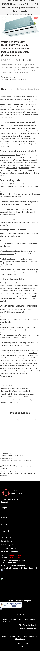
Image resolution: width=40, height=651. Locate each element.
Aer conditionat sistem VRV (23, 14)
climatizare (33, 353)
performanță (26, 109)
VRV (13, 96)
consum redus (28, 251)
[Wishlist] (4, 18)
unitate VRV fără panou (9, 403)
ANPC (19, 625)
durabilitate (4, 371)
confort (5, 117)
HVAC (16, 397)
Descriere (6, 89)
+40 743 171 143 (14, 558)
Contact (4, 525)
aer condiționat (25, 104)
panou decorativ (11, 168)
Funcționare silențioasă (9, 202)
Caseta (25, 160)
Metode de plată (7, 545)
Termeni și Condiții (29, 625)
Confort (3, 243)
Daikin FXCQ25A (7, 397)
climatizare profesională (24, 394)
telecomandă (24, 168)
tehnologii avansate (29, 131)
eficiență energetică (31, 368)
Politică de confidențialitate (27, 629)
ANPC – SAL (20, 614)
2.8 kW (4, 112)
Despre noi (5, 514)
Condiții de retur (7, 541)
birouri (15, 115)
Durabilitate (5, 269)
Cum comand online (8, 548)
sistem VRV (23, 397)
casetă (27, 107)
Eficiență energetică (8, 251)
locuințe (28, 204)
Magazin (4, 517)
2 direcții (35, 107)
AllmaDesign (20, 639)
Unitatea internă (6, 96)
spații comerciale (6, 288)
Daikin (18, 96)
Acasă (9, 14)
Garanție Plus (6, 537)
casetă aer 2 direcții (8, 394)
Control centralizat (7, 209)
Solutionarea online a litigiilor (20, 601)
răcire (25, 128)
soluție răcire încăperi (9, 400)
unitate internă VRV (24, 400)
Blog (3, 521)
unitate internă (16, 233)
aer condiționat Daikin (23, 391)
